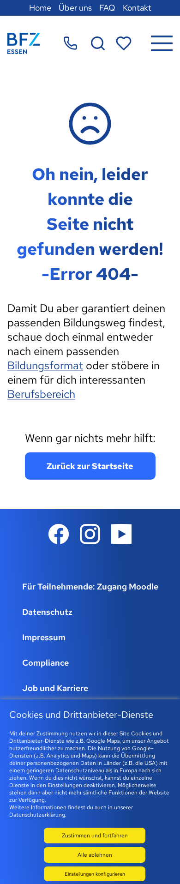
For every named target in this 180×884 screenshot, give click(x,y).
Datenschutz (47, 612)
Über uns (75, 7)
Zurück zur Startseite (90, 466)
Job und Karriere (55, 688)
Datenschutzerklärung (37, 814)
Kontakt (137, 7)
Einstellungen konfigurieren (95, 874)
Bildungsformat (45, 365)
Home (40, 7)
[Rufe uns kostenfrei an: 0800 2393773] (70, 43)
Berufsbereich (41, 394)
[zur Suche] (97, 43)
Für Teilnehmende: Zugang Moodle (90, 586)
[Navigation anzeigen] (162, 43)
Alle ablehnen (95, 855)
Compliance (45, 662)
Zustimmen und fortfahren (95, 835)
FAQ (107, 7)
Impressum (44, 637)
